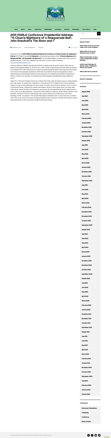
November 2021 (86, 318)
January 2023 (86, 256)
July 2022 (85, 283)
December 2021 (86, 314)
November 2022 (87, 265)
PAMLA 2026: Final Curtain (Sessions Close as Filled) (88, 52)
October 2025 (86, 131)
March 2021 (85, 354)
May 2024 (85, 194)
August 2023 (86, 229)
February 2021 (86, 358)
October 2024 (86, 176)
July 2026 (85, 96)
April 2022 (85, 296)
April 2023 (85, 247)
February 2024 (86, 207)
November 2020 (87, 367)
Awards (66, 29)
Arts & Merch (86, 29)
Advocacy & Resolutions (89, 408)
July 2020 (85, 381)
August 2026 (86, 91)
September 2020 (87, 376)
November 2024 (87, 172)
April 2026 (85, 109)
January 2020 (86, 390)
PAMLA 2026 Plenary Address (88, 71)
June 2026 (85, 100)
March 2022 (85, 301)
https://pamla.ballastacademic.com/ (20, 62)
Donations (58, 29)
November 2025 (87, 127)
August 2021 (86, 332)
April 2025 (85, 158)
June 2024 (85, 189)
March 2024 (85, 203)
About (23, 29)
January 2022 (86, 309)
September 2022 (87, 274)
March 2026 (85, 114)
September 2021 (87, 327)
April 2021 (85, 349)
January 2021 (86, 363)
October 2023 (86, 220)
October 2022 (86, 269)
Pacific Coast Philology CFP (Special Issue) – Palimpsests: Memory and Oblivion (88, 66)
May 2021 (85, 345)
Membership (47, 29)
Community (85, 412)
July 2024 (85, 185)
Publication (75, 29)
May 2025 (85, 154)
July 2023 (85, 234)
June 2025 (85, 149)
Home (16, 29)
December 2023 (87, 212)
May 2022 (85, 292)
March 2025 (85, 163)
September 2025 (87, 136)
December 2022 (87, 261)
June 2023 (85, 238)
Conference (37, 29)
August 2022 (86, 278)
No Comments (74, 47)
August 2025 (86, 140)
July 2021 (84, 336)
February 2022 (86, 305)
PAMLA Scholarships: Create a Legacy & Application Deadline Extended (89, 58)
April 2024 (85, 198)
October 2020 (86, 372)
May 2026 (85, 105)
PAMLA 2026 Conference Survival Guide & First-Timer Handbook (89, 46)
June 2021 (85, 341)
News (29, 29)
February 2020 (86, 385)
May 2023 (85, 243)
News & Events (86, 421)
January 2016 (86, 394)
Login (95, 29)
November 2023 (87, 216)
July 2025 (85, 145)
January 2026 (86, 123)
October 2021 (86, 323)
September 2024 (87, 180)
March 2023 (85, 252)
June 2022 (85, 287)
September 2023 (87, 225)
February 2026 (86, 118)
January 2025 (86, 167)
